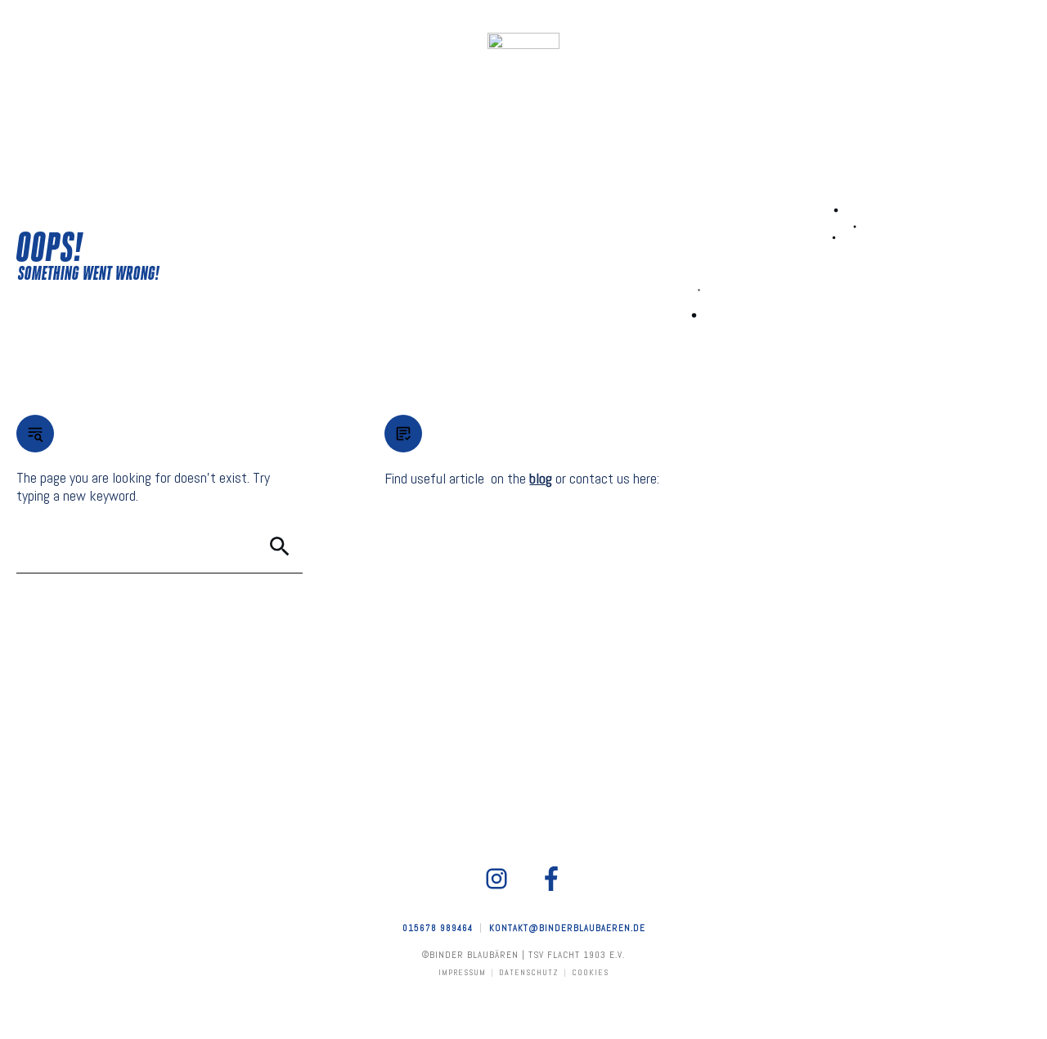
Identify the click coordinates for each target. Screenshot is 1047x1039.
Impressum (462, 972)
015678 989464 (437, 927)
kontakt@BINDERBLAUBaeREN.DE (567, 927)
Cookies (590, 972)
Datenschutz (529, 972)
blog (540, 478)
